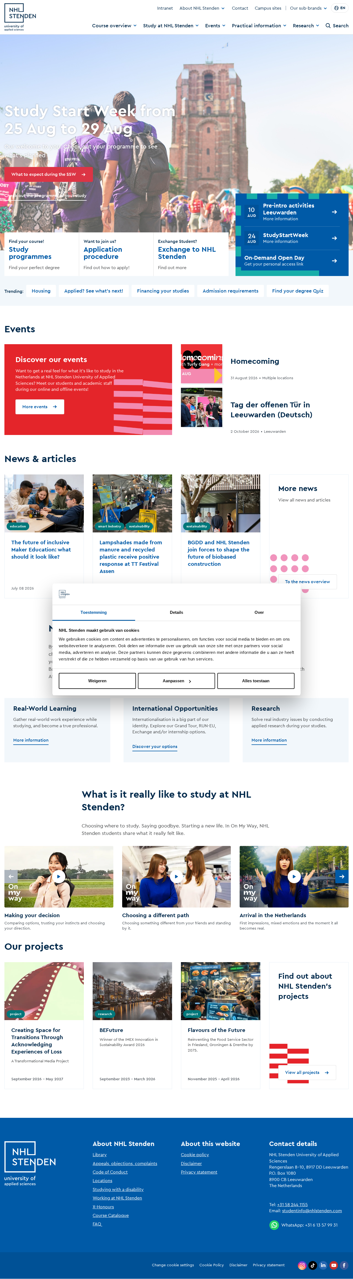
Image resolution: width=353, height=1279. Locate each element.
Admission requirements (230, 290)
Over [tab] (259, 612)
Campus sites (268, 8)
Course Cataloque (111, 1215)
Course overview (111, 25)
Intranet (165, 8)
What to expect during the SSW (43, 174)
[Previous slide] (11, 876)
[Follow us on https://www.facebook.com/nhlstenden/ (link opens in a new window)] (344, 1265)
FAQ (97, 1224)
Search (341, 25)
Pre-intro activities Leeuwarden (288, 209)
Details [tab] (176, 612)
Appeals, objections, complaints (125, 1163)
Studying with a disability (118, 1189)
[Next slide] (342, 876)
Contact (240, 8)
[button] (58, 889)
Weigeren (97, 680)
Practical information (256, 25)
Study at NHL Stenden (168, 25)
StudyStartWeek (285, 235)
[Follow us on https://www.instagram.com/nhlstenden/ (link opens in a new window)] (302, 1265)
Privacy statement (199, 1172)
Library (100, 1155)
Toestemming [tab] (94, 612)
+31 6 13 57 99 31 (321, 1225)
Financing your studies (163, 290)
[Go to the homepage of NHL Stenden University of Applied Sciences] (20, 17)
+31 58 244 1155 (292, 1205)
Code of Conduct (110, 1172)
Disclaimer (191, 1163)
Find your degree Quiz (297, 290)
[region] (176, 889)
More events (34, 407)
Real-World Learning (44, 708)
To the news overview (307, 582)
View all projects (302, 1072)
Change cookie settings (173, 1265)
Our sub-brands (306, 8)
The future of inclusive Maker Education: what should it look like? (41, 550)
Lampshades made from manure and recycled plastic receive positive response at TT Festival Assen (131, 557)
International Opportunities (175, 708)
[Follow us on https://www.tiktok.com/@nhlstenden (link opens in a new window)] (312, 1265)
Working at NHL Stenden (117, 1198)
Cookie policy (195, 1155)
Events (212, 25)
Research (303, 25)
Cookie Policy (211, 1265)
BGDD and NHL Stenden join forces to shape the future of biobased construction (219, 553)
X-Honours (103, 1207)
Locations (102, 1181)
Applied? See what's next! (93, 290)
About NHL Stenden (199, 8)
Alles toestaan (255, 680)
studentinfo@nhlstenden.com (312, 1211)
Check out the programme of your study (45, 195)
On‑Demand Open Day (274, 258)
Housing (41, 290)
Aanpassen (173, 680)
